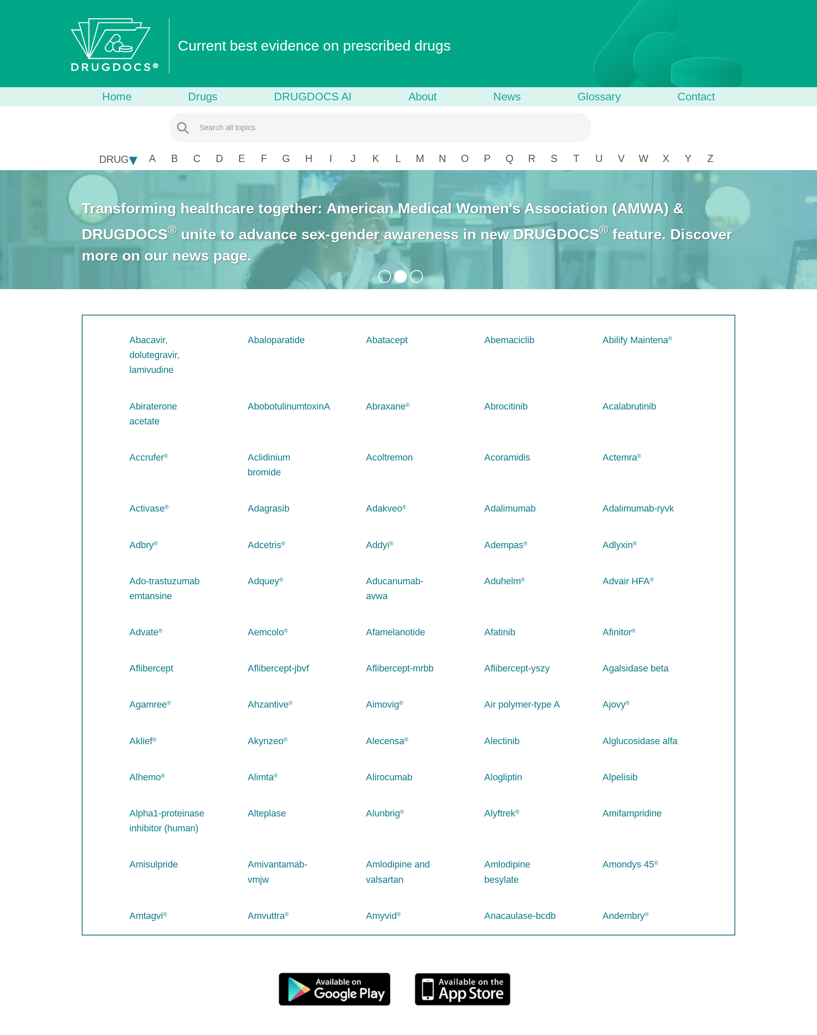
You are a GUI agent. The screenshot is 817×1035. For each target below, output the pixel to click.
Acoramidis (507, 457)
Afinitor (617, 632)
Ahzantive (268, 704)
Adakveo (384, 508)
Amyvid (381, 915)
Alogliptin (503, 777)
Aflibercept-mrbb (400, 668)
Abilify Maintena (635, 340)
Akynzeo (265, 741)
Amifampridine (632, 813)
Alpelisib (620, 777)
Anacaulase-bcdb (520, 915)
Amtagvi (146, 915)
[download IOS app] (476, 989)
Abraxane (386, 406)
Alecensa (385, 741)
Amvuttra (266, 915)
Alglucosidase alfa (640, 741)
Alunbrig (383, 813)
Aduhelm (502, 581)
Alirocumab (389, 777)
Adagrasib (268, 508)
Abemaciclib (509, 340)
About (422, 96)
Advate (143, 632)
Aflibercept (151, 668)
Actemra (620, 457)
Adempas (503, 545)
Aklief (140, 741)
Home (116, 96)
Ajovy (614, 704)
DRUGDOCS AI (312, 96)
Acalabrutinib (629, 406)
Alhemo (145, 777)
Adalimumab (510, 508)
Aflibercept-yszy (517, 668)
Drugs (202, 96)
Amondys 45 (628, 864)
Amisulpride (153, 864)
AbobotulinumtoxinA (289, 406)
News (507, 96)
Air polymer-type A (522, 704)
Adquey (263, 581)
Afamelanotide (395, 632)
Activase (147, 508)
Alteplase (267, 813)
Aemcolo (266, 632)
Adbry (141, 545)
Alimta (261, 777)
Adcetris (264, 545)
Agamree (148, 704)
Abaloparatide (276, 340)
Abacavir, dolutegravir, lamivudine (154, 355)
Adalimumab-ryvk (638, 508)
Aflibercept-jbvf (278, 668)
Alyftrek (499, 813)
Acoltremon (389, 457)
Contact (696, 96)
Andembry (624, 915)
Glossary (599, 96)
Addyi (377, 545)
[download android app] (340, 989)
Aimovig (382, 704)
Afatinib (499, 632)
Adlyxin (618, 545)
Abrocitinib (506, 406)
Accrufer (146, 457)
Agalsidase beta (635, 668)
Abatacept (387, 340)
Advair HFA (626, 581)
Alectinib (502, 741)
